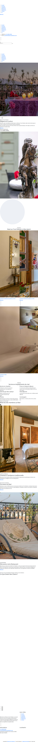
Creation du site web (25, 741)
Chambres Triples (3, 374)
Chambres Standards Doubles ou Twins (27, 298)
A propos (3, 6)
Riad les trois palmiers (11, 741)
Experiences (4, 9)
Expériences (23, 718)
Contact (3, 11)
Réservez (1, 14)
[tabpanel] (19, 89)
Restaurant (4, 8)
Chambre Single (23, 326)
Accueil (3, 5)
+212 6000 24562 (9, 34)
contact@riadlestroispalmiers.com (6, 730)
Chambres (3, 7)
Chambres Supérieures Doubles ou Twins (7, 298)
